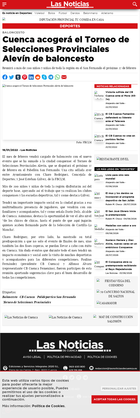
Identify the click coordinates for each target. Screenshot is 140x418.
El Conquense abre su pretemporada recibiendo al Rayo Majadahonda (121, 265)
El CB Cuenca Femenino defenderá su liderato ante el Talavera (120, 117)
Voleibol (39, 13)
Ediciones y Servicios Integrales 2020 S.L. (34, 366)
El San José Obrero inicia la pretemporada (121, 213)
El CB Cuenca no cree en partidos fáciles (120, 137)
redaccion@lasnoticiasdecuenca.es (116, 368)
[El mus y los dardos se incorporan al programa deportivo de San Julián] (99, 196)
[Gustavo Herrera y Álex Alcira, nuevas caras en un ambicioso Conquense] (99, 243)
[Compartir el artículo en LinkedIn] (31, 77)
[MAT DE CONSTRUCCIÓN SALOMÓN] (114, 319)
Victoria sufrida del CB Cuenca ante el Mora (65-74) (121, 96)
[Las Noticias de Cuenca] (21, 317)
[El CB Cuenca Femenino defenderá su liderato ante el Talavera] (99, 117)
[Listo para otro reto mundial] (99, 178)
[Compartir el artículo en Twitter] (11, 77)
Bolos (51, 13)
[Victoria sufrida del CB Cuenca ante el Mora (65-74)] (99, 95)
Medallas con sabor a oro (121, 225)
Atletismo (107, 13)
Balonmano (90, 13)
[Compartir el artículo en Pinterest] (24, 77)
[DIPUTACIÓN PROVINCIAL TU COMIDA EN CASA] (70, 19)
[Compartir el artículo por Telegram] (50, 77)
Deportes (70, 26)
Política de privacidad (64, 357)
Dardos (75, 13)
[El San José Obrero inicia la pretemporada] (99, 214)
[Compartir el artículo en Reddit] (37, 77)
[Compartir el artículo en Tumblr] (18, 77)
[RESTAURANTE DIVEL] (113, 159)
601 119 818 (75, 370)
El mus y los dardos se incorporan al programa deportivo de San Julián (120, 197)
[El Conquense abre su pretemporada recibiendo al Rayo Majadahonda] (99, 265)
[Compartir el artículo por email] (64, 77)
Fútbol (63, 13)
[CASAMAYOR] (107, 303)
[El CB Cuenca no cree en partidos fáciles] (99, 138)
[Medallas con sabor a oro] (99, 228)
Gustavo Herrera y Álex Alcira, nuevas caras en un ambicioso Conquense (121, 244)
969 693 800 (77, 366)
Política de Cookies (102, 357)
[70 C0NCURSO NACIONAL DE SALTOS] (116, 293)
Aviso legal (32, 357)
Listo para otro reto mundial (117, 177)
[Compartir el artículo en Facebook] (4, 77)
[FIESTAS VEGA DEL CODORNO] (116, 283)
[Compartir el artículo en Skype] (44, 77)
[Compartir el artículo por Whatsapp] (57, 77)
